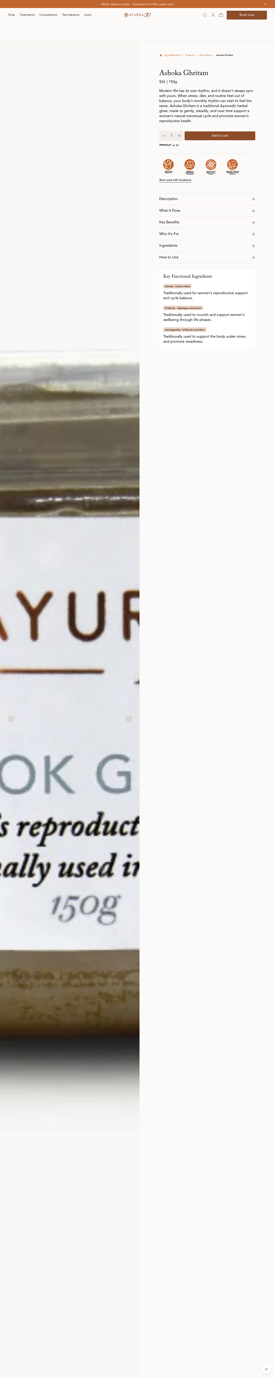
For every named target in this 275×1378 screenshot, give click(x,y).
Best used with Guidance (175, 180)
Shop (11, 15)
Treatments (27, 15)
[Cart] (221, 15)
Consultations (48, 15)
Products (190, 55)
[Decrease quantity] (164, 136)
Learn (88, 15)
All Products (205, 55)
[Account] (213, 15)
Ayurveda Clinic (172, 55)
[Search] (205, 15)
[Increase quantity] (179, 136)
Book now (247, 15)
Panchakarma (71, 15)
